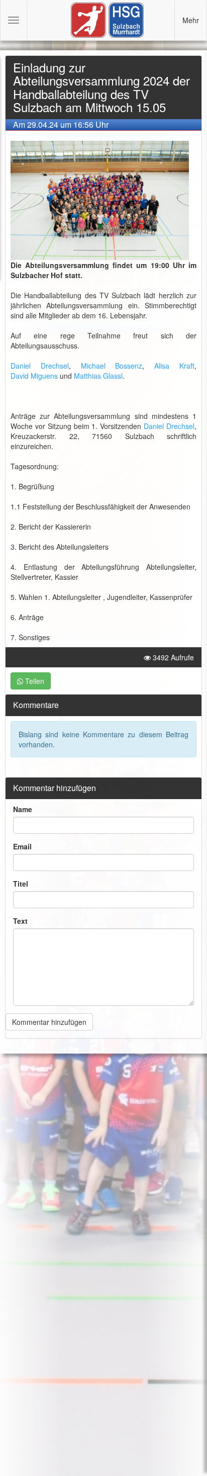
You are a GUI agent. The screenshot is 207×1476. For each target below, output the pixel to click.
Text (20, 921)
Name (22, 809)
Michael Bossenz (112, 366)
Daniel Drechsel (40, 366)
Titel (20, 884)
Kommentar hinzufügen (49, 1022)
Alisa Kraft (174, 366)
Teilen (33, 681)
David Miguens (34, 376)
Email (22, 846)
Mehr (190, 20)
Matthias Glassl (98, 376)
